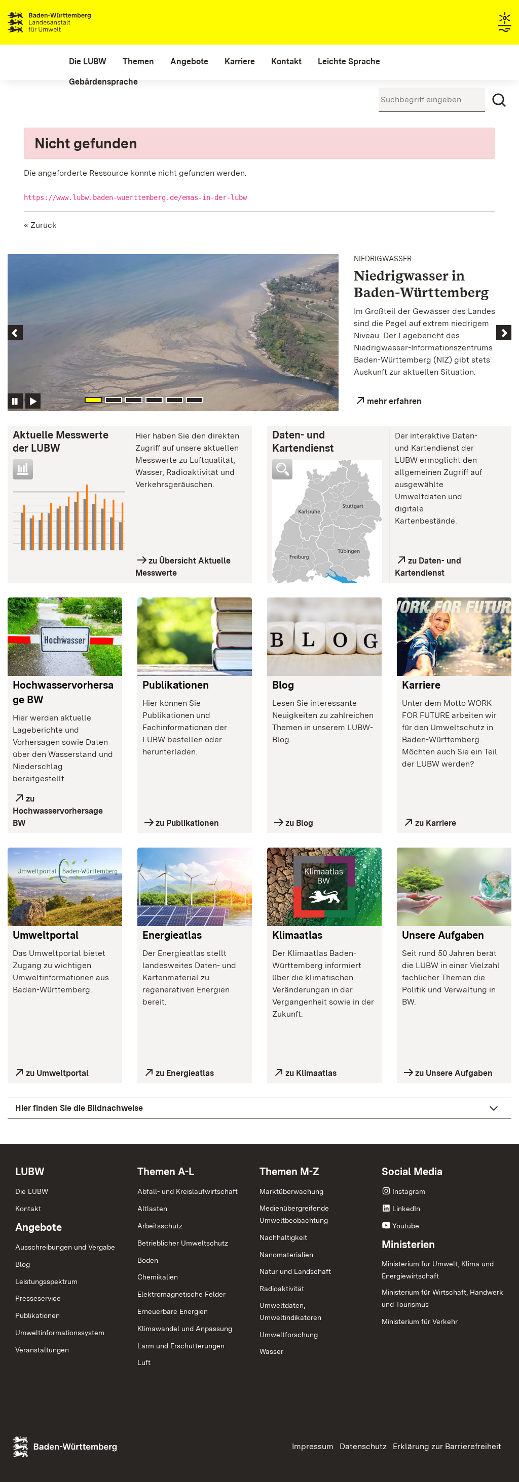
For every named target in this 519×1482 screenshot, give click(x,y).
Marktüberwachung (291, 1191)
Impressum (312, 1446)
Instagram (408, 1191)
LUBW (30, 1172)
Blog (283, 685)
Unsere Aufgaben (443, 935)
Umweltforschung (289, 1335)
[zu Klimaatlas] (324, 887)
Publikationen (175, 685)
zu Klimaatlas (311, 1073)
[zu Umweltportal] (65, 887)
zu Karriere (435, 823)
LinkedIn (406, 1209)
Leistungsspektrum (46, 1281)
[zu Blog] (324, 636)
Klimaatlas (297, 935)
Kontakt (28, 1209)
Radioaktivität (282, 1289)
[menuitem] (88, 62)
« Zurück (40, 225)
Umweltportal (46, 935)
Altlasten (152, 1209)
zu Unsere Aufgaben (454, 1073)
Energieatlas (172, 935)
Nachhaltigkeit (283, 1237)
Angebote (38, 1227)
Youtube (405, 1226)
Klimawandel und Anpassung (184, 1329)
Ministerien (408, 1244)
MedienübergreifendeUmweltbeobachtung (294, 1214)
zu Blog (299, 823)
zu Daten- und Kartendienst (428, 567)
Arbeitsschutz (159, 1226)
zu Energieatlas (185, 1073)
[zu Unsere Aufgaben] (454, 887)
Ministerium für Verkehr (420, 1321)
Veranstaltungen (42, 1350)
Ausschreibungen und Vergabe (65, 1247)
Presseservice (38, 1298)
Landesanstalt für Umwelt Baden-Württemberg (67, 22)
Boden (147, 1260)
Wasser (271, 1351)
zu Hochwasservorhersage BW (58, 811)
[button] (45, 332)
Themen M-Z (289, 1172)
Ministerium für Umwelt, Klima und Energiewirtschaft (438, 1270)
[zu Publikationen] (194, 636)
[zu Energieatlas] (194, 887)
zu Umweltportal (57, 1073)
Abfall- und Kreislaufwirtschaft (187, 1191)
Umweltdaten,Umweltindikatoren (290, 1311)
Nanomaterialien (286, 1255)
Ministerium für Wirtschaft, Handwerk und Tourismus (442, 1298)
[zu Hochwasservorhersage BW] (65, 636)
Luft (144, 1362)
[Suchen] (499, 100)
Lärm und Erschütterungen (181, 1346)
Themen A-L (165, 1172)
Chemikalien (157, 1277)
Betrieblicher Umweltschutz (182, 1243)
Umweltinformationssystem (59, 1333)
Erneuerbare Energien (172, 1311)
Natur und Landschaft (295, 1271)
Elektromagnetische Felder (181, 1294)
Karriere (421, 685)
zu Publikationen (187, 823)
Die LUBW (31, 1191)
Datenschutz (363, 1446)
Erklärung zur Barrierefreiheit (447, 1446)
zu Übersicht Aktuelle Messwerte (183, 567)
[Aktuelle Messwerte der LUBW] (69, 517)
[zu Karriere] (454, 636)
